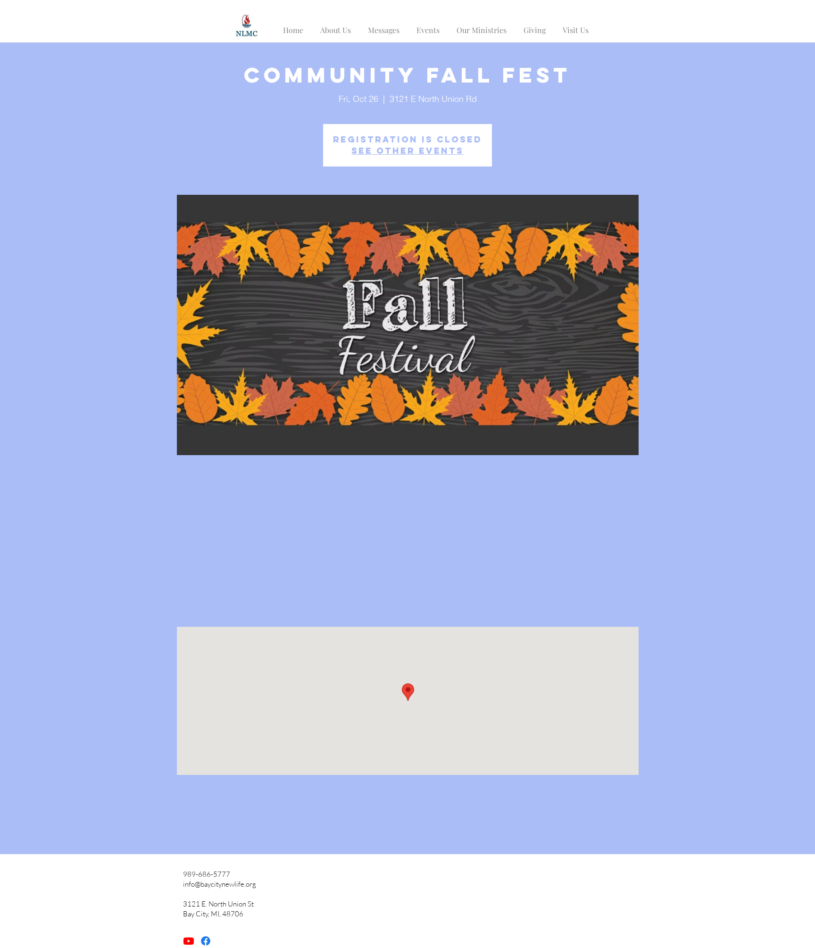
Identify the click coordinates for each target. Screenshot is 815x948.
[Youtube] (189, 941)
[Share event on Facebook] (213, 829)
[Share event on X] (236, 829)
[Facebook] (206, 941)
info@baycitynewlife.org (219, 884)
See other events (407, 150)
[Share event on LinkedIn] (259, 829)
